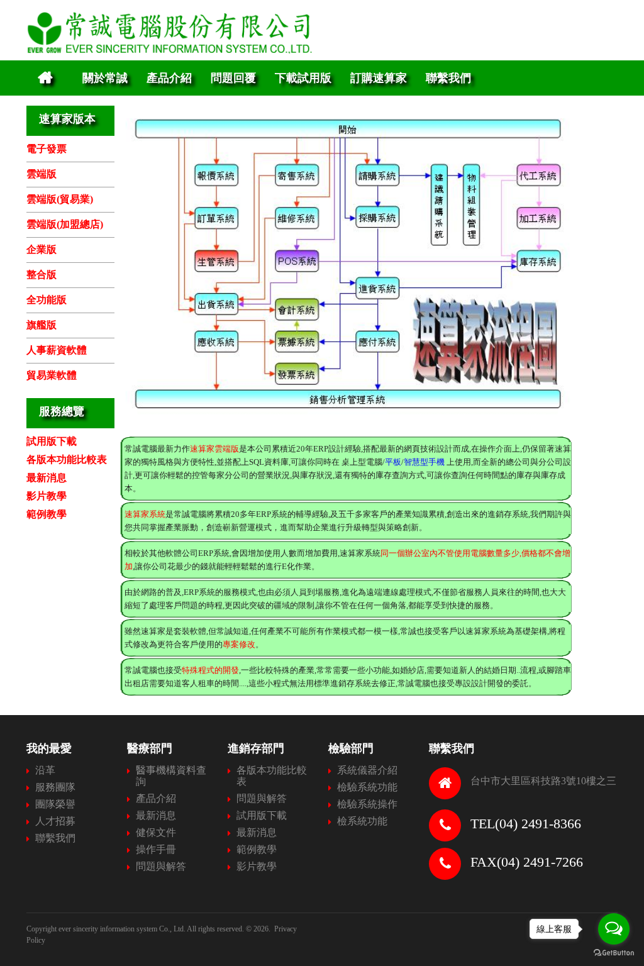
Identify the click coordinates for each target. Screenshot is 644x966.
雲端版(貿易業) (59, 199)
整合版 (41, 274)
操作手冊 (156, 849)
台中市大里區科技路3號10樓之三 (543, 780)
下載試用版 (303, 77)
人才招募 (55, 821)
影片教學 (46, 496)
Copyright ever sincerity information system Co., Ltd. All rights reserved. (135, 928)
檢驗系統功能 (367, 787)
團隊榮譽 (55, 804)
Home (45, 78)
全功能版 (46, 299)
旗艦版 (41, 324)
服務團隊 (55, 787)
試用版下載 (51, 441)
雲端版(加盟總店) (64, 224)
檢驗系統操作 (367, 804)
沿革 (45, 770)
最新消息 (46, 477)
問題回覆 (233, 77)
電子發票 (46, 148)
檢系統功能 (362, 821)
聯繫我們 (448, 77)
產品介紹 (169, 77)
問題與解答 (161, 866)
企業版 (41, 249)
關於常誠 (105, 77)
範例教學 (46, 514)
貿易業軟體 (51, 375)
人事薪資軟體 (56, 350)
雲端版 (41, 174)
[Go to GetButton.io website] (614, 953)
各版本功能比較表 (66, 459)
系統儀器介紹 (367, 770)
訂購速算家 (378, 77)
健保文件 (156, 832)
